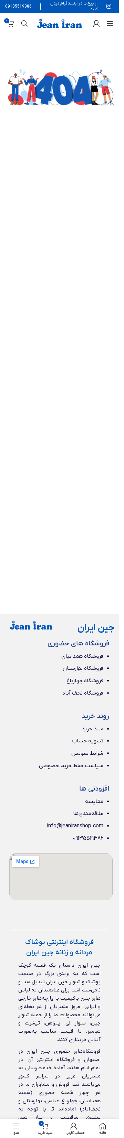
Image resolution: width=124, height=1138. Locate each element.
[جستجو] (24, 23)
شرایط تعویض (87, 753)
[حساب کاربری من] (96, 23)
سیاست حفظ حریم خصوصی (71, 765)
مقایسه (94, 801)
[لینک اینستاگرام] (109, 6)
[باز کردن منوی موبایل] (110, 23)
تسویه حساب (87, 741)
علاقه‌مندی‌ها (88, 813)
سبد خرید (92, 729)
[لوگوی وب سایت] (59, 23)
